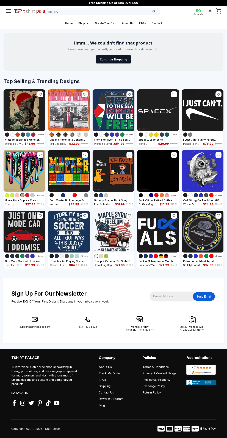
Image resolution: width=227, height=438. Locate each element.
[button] (40, 94)
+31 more (40, 195)
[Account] (210, 12)
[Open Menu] (8, 12)
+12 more (173, 256)
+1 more (218, 256)
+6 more (218, 195)
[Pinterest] (40, 403)
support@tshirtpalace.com (35, 326)
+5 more (40, 135)
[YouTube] (57, 403)
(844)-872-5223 (87, 326)
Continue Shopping (113, 59)
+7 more (174, 135)
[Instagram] (23, 403)
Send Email (203, 296)
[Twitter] (31, 403)
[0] (218, 12)
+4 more (129, 135)
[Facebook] (14, 403)
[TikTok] (48, 403)
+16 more (40, 256)
